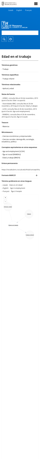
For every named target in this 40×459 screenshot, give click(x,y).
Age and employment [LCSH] (14, 151)
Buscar (4, 39)
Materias (6, 126)
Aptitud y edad (8, 88)
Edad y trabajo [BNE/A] (11, 157)
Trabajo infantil (8, 79)
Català (10, 10)
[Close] (35, 3)
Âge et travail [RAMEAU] (12, 154)
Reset (10, 39)
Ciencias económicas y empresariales (17, 136)
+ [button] (5, 197)
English (19, 10)
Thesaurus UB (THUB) (14, 25)
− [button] (5, 201)
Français (28, 10)
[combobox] (20, 33)
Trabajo (6, 69)
